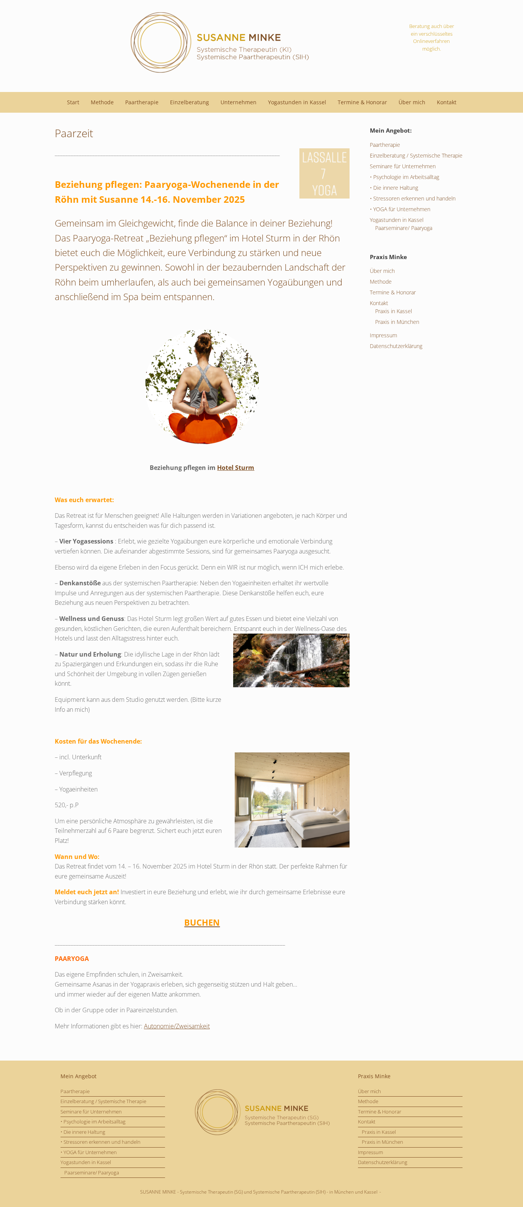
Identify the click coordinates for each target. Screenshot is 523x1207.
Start (73, 102)
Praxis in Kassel (393, 311)
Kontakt (446, 102)
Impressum (383, 335)
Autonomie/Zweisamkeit (177, 1026)
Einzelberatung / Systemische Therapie (416, 155)
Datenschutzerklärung (396, 346)
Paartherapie (142, 102)
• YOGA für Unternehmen (400, 209)
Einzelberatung (189, 102)
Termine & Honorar (362, 102)
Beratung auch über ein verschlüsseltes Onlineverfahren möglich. (431, 37)
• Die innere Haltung (394, 187)
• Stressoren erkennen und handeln (413, 198)
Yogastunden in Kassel (297, 102)
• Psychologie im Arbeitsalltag (404, 177)
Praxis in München (397, 321)
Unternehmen (239, 102)
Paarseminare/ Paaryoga (403, 228)
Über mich (412, 102)
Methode (102, 102)
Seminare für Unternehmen (403, 166)
